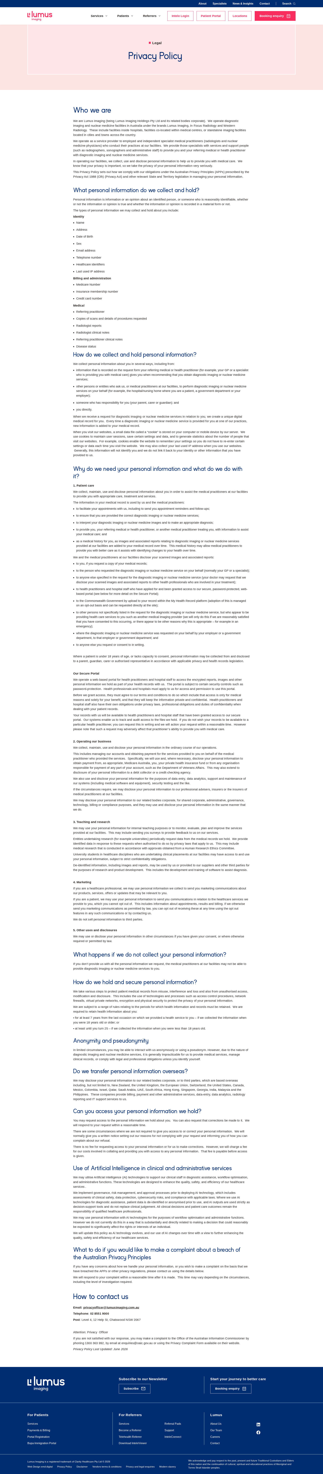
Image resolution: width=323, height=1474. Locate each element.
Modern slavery (167, 1466)
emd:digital (47, 1466)
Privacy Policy (64, 1466)
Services (32, 1423)
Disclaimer (82, 1466)
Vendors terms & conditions (106, 1466)
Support (169, 1430)
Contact (265, 3)
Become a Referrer (130, 1430)
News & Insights (243, 3)
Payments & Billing (38, 1430)
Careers (215, 1436)
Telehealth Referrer (130, 1436)
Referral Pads (173, 1423)
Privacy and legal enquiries (140, 1466)
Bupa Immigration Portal (41, 1443)
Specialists (220, 3)
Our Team (216, 1430)
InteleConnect (173, 1436)
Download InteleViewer (133, 1443)
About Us (215, 1423)
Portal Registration (38, 1436)
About (202, 3)
